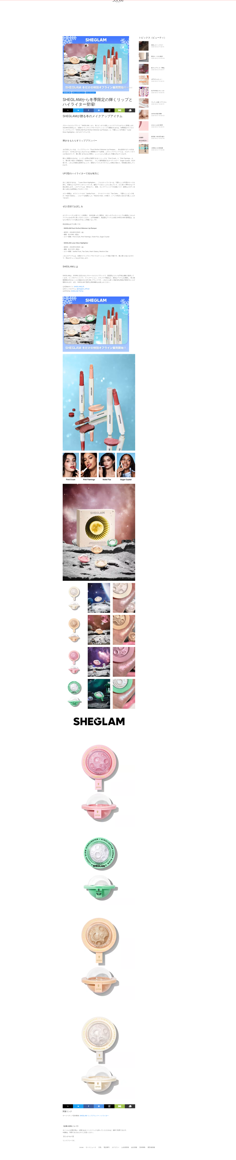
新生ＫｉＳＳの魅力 (157, 56)
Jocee (81, 1147)
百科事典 (142, 1147)
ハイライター (104, 1116)
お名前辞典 (125, 1147)
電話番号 (107, 1147)
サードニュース (91, 1147)
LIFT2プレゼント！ (156, 79)
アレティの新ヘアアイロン (159, 102)
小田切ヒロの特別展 (157, 148)
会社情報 (134, 1147)
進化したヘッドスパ (157, 45)
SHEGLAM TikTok (77, 291)
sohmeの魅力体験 (156, 113)
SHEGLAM (83, 1116)
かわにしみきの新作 (157, 125)
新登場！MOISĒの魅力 (157, 136)
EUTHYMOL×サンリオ (157, 90)
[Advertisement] (118, 15)
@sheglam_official (83, 289)
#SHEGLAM (67, 92)
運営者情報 (151, 1147)
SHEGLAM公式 (79, 286)
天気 (99, 1147)
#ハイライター (90, 92)
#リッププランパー (78, 92)
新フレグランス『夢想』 (158, 68)
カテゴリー (115, 1147)
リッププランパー (93, 1116)
